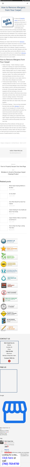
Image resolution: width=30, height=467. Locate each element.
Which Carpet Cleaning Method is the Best (17, 186)
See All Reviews (3, 434)
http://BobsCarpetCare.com (15, 152)
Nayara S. (7, 449)
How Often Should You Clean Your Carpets (17, 202)
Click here (7, 457)
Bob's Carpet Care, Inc (5, 427)
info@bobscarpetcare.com (7, 0)
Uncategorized (8, 142)
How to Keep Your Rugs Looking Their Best (17, 226)
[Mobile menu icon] (3, 3)
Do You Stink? (12, 193)
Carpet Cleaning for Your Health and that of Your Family (17, 210)
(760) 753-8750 (27, 0)
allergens (22, 41)
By (15, 142)
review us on (3, 433)
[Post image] (4, 188)
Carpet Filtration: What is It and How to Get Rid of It (17, 218)
